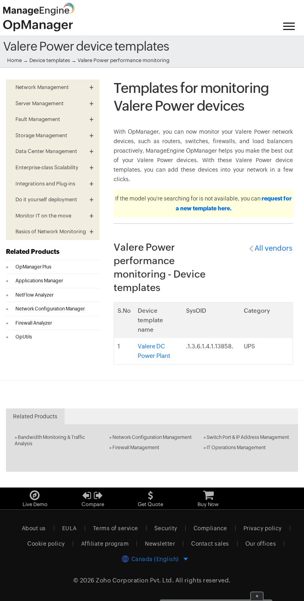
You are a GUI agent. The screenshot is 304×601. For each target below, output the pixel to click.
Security (165, 528)
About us (34, 528)
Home (14, 60)
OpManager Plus (33, 267)
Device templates (49, 60)
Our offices (260, 543)
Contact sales (210, 543)
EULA (69, 528)
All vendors (274, 248)
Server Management (39, 103)
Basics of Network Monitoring (50, 231)
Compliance (210, 528)
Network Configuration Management (152, 437)
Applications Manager (39, 280)
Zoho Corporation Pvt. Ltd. (135, 580)
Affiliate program (105, 543)
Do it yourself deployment (46, 199)
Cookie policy (46, 543)
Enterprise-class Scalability (46, 167)
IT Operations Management (236, 447)
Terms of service (115, 528)
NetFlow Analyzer (34, 295)
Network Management (42, 87)
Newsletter (160, 543)
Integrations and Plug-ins (45, 184)
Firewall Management (135, 447)
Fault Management (37, 119)
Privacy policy (262, 528)
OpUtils (23, 337)
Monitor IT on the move (43, 216)
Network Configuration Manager (50, 309)
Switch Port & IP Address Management (248, 437)
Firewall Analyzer (33, 323)
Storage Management (41, 135)
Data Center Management (46, 151)
